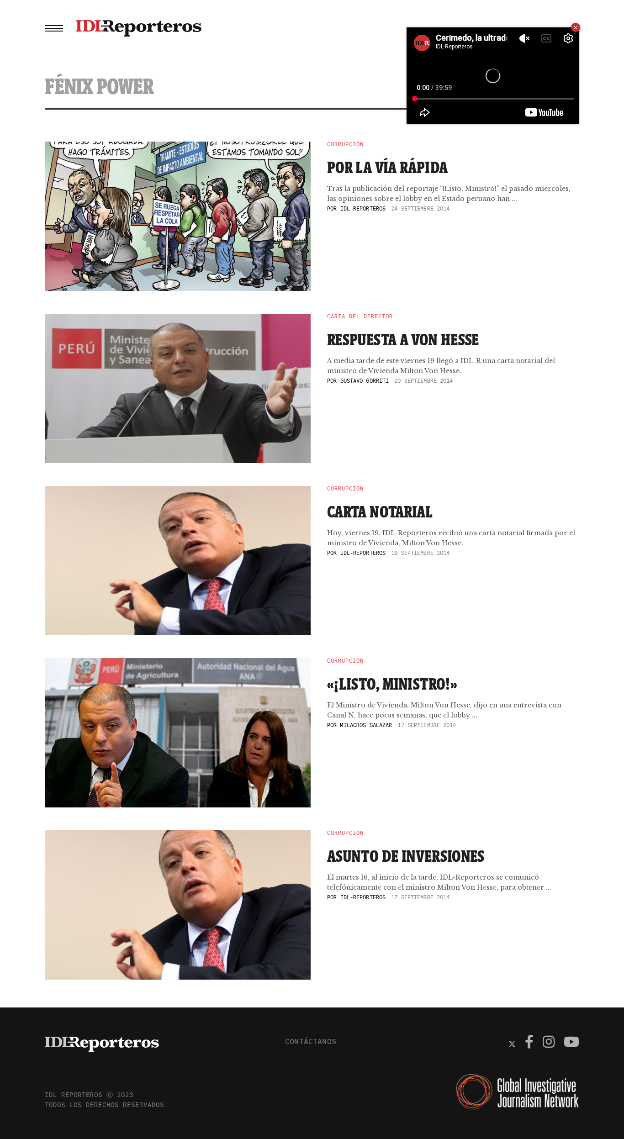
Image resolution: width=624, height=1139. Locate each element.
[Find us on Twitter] (512, 1043)
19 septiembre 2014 (420, 552)
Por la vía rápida (387, 167)
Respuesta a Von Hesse (403, 339)
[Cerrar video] (575, 27)
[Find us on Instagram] (549, 1043)
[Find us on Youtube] (571, 1043)
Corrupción (345, 144)
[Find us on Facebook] (529, 1043)
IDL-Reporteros (363, 208)
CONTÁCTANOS (310, 1041)
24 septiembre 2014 (420, 208)
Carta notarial (380, 511)
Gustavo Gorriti (364, 380)
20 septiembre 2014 (423, 380)
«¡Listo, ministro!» (392, 684)
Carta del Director (360, 316)
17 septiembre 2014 (426, 725)
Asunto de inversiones (406, 856)
